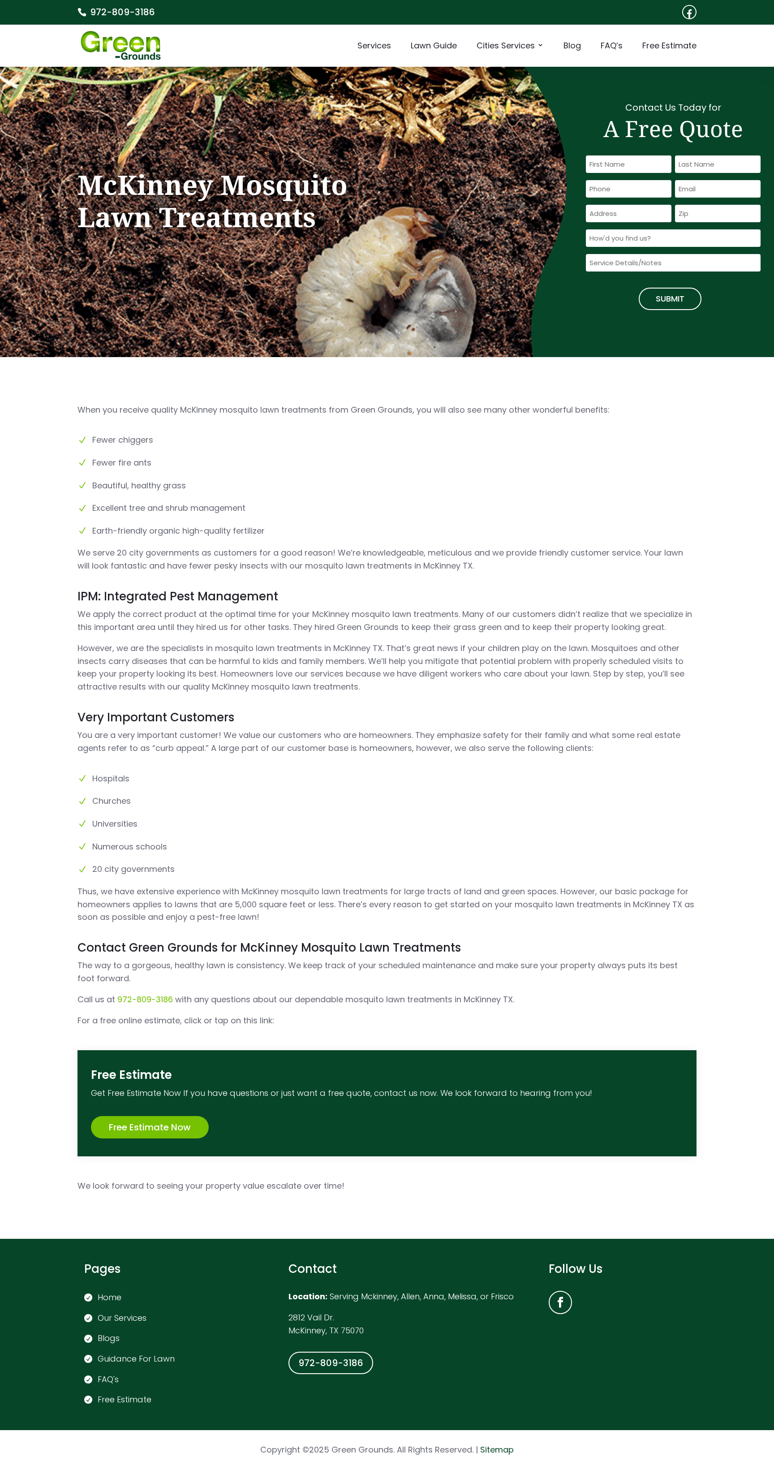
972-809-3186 (122, 12)
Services (374, 47)
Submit (670, 298)
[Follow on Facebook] (560, 1302)
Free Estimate (669, 47)
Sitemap (496, 1449)
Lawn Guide (434, 47)
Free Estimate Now (150, 1127)
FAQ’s (612, 47)
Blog (572, 47)
